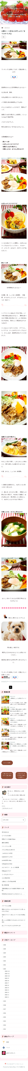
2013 (4, 1025)
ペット (8, 1047)
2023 (4, 957)
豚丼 (10, 92)
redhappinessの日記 (7, 863)
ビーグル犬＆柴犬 (6, 835)
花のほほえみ (5, 832)
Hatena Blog (12, 1067)
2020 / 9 (7, 978)
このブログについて (7, 808)
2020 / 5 (7, 987)
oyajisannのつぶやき (7, 856)
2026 (4, 945)
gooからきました (10, 1053)
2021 (4, 965)
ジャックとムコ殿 (6, 846)
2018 (4, 1005)
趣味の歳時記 (5, 842)
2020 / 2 (7, 994)
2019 (4, 1001)
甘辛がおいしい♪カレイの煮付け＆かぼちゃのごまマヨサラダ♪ (18, 733)
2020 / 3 (7, 992)
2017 (4, 1009)
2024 (4, 953)
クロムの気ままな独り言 (8, 849)
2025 (4, 949)
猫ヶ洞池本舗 (5, 885)
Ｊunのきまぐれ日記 (7, 853)
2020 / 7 (7, 983)
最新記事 (7, 901)
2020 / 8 (7, 980)
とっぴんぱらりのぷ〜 (8, 874)
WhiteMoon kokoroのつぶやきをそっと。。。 (13, 894)
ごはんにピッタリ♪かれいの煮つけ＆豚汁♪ (21, 775)
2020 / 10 (7, 976)
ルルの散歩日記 (6, 878)
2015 (4, 1017)
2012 (4, 1029)
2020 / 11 (7, 973)
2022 (4, 961)
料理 (7, 1042)
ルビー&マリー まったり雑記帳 (10, 867)
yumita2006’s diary (6, 860)
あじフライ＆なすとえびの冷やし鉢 (11, 925)
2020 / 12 (7, 971)
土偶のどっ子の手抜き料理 (9, 881)
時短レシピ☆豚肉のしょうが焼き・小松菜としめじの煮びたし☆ (18, 745)
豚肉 (4, 37)
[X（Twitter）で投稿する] (10, 687)
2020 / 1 (7, 997)
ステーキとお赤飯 (6, 905)
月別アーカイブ (9, 940)
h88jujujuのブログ (6, 871)
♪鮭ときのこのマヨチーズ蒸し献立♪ (7, 775)
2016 (4, 1013)
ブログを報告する (20, 1067)
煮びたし (13, 114)
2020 (4, 969)
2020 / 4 (7, 990)
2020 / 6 (7, 985)
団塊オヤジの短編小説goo (8, 839)
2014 (4, 1021)
